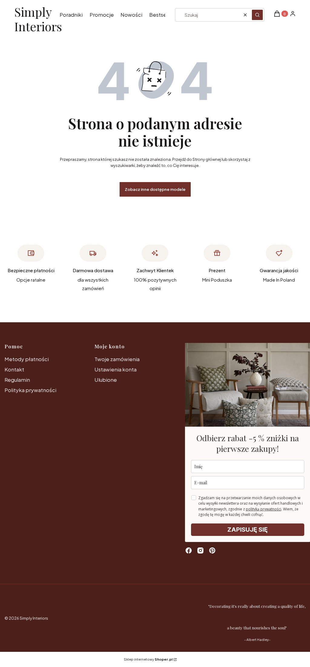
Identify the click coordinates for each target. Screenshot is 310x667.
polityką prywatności (263, 509)
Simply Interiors (38, 19)
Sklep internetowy (148, 659)
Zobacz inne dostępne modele (155, 189)
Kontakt (14, 369)
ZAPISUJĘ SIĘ (247, 529)
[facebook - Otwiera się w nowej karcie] (188, 550)
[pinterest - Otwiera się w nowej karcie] (212, 550)
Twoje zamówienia (117, 359)
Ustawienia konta (115, 369)
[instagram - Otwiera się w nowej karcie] (200, 550)
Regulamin (17, 379)
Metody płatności (27, 359)
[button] (257, 15)
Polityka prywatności (30, 390)
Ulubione (105, 379)
